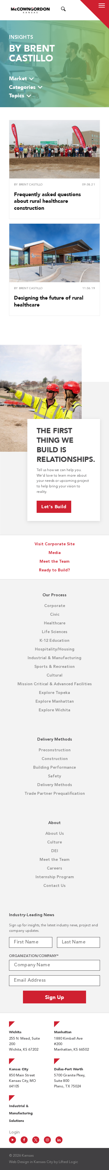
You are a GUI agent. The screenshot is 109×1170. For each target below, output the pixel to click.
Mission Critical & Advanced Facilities (54, 684)
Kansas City (18, 1069)
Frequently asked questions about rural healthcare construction (47, 201)
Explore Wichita (54, 710)
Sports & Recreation (54, 667)
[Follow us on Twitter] (35, 1139)
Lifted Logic (68, 1162)
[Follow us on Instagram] (47, 1139)
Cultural (54, 675)
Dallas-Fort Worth (68, 1069)
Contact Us (54, 886)
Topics (16, 95)
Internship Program (54, 877)
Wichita (15, 1032)
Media (55, 553)
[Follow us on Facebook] (24, 1139)
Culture (54, 842)
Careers (54, 868)
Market (18, 78)
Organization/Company (33, 956)
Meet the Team (54, 562)
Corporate (54, 606)
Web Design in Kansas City (31, 1162)
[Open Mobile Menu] (102, 6)
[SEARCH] (63, 10)
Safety (54, 776)
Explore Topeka (54, 693)
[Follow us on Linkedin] (59, 1139)
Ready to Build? (54, 570)
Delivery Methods (54, 785)
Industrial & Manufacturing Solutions (21, 1113)
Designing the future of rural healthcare (48, 301)
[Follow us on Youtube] (12, 1139)
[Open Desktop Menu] (71, 10)
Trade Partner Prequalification (54, 794)
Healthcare (54, 623)
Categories (22, 87)
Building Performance (54, 768)
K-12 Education (54, 641)
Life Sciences (54, 632)
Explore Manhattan (54, 701)
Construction (55, 759)
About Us (54, 834)
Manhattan (63, 1032)
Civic (54, 615)
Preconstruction (55, 750)
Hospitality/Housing (54, 649)
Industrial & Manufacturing (54, 658)
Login (14, 1132)
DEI (54, 851)
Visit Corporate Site (55, 544)
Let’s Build (54, 506)
